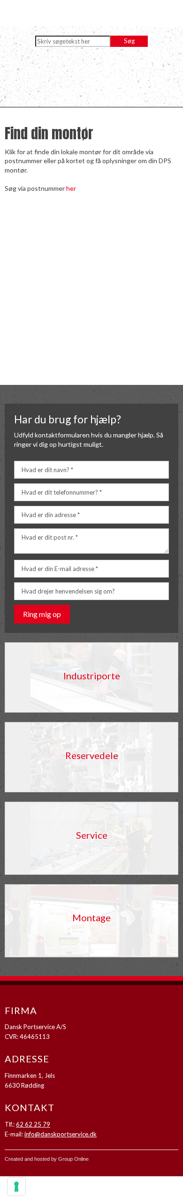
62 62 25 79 (33, 1124)
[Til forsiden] (91, 79)
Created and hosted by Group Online (47, 1159)
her (71, 188)
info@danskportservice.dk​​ (60, 1134)
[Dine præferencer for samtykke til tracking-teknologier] (16, 1186)
